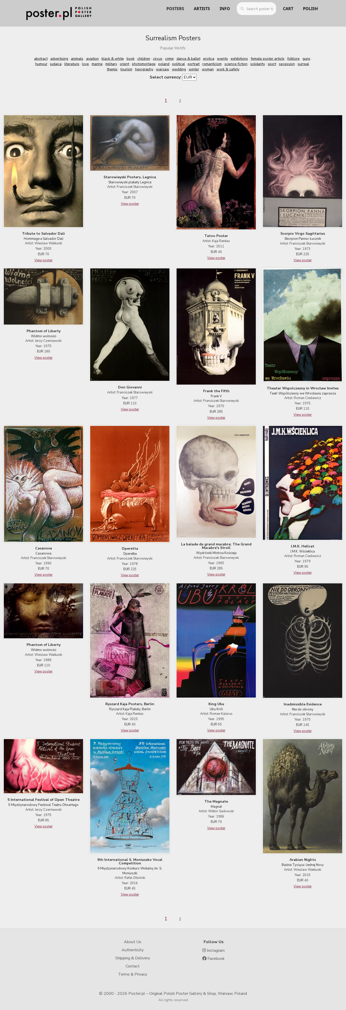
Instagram (215, 950)
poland (163, 64)
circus (157, 58)
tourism (126, 69)
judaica (56, 64)
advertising (59, 58)
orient (124, 64)
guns (306, 58)
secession (287, 64)
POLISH (310, 8)
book (130, 58)
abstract (41, 58)
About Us (132, 942)
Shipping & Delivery (132, 958)
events (222, 58)
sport (272, 64)
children (143, 58)
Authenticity (133, 950)
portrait (194, 64)
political (178, 64)
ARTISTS (202, 8)
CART (288, 8)
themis (112, 69)
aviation (92, 58)
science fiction (235, 64)
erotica (208, 58)
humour (41, 64)
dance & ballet (188, 58)
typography (144, 69)
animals (77, 58)
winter (194, 69)
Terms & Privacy (132, 974)
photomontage (144, 64)
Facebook (215, 958)
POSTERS (175, 8)
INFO (225, 8)
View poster (43, 260)
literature (71, 64)
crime (169, 58)
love (85, 64)
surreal (303, 64)
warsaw (162, 69)
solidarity (257, 64)
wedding (179, 69)
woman (208, 69)
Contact (133, 966)
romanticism (212, 64)
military (111, 64)
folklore (293, 58)
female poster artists (267, 58)
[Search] (242, 8)
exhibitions (239, 58)
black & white (113, 58)
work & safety (228, 69)
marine (97, 64)
